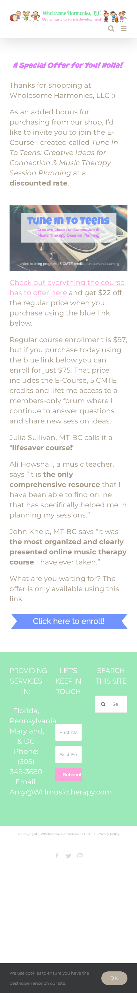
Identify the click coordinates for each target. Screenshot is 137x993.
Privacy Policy (108, 834)
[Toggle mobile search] (111, 28)
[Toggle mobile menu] (124, 28)
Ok (114, 978)
